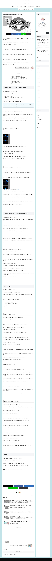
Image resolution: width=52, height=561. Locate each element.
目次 (17, 73)
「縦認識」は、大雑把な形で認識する (16, 76)
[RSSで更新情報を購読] (20, 492)
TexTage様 (17, 189)
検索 (37, 31)
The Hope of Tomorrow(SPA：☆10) (7, 189)
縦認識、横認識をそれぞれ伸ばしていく (16, 82)
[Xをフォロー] (16, 492)
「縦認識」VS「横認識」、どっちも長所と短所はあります (19, 78)
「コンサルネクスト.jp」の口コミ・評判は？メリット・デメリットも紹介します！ (43, 56)
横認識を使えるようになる (15, 81)
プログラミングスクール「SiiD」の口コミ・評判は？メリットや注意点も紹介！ (43, 43)
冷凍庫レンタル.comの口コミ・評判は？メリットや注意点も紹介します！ (43, 40)
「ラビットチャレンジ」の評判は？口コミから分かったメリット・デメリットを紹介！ (43, 47)
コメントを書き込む (18, 551)
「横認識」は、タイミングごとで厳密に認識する (18, 77)
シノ (43, 22)
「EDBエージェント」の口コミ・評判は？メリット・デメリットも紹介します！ (42, 51)
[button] (28, 34)
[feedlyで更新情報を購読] (18, 492)
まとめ (12, 83)
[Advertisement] (18, 477)
